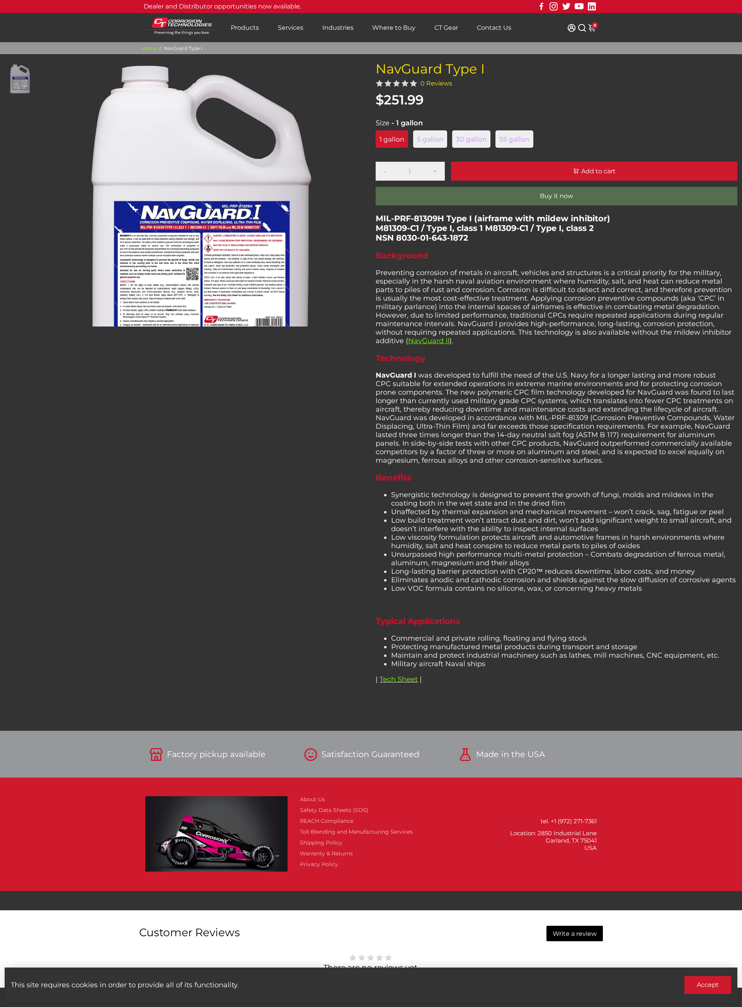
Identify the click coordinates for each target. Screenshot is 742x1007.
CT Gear (446, 27)
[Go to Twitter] (566, 6)
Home (149, 48)
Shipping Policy (321, 842)
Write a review (575, 933)
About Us (312, 799)
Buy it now (556, 196)
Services (290, 27)
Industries (338, 27)
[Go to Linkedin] (592, 6)
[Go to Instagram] (553, 6)
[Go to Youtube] (579, 6)
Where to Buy (393, 27)
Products (245, 27)
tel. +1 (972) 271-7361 (569, 821)
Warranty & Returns (326, 853)
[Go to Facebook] (541, 6)
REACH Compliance (326, 821)
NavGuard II (428, 341)
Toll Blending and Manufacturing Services (356, 832)
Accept (708, 984)
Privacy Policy (319, 864)
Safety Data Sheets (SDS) (334, 810)
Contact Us (494, 27)
